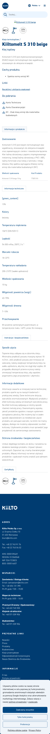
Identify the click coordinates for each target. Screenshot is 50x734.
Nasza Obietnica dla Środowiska (16, 659)
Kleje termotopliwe (10, 39)
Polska (34, 5)
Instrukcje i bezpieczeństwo (16, 337)
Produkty (6, 646)
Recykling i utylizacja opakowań (16, 89)
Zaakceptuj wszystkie (25, 710)
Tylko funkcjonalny (25, 717)
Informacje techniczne (14, 188)
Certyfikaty (9, 469)
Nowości (5, 640)
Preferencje (25, 724)
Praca (4, 643)
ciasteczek (32, 702)
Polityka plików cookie (17, 730)
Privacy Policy (35, 730)
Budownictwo (8, 649)
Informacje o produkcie (14, 129)
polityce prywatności (18, 702)
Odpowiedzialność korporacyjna (16, 656)
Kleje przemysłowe (10, 652)
